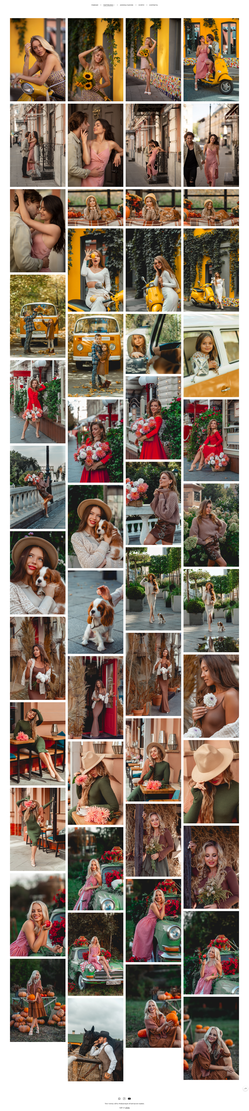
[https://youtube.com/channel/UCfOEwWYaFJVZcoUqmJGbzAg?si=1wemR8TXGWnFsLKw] (129, 1098)
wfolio (127, 1108)
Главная (94, 5)
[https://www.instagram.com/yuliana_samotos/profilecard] (124, 1098)
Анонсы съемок (126, 5)
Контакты (153, 5)
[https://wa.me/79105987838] (119, 1098)
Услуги (141, 5)
